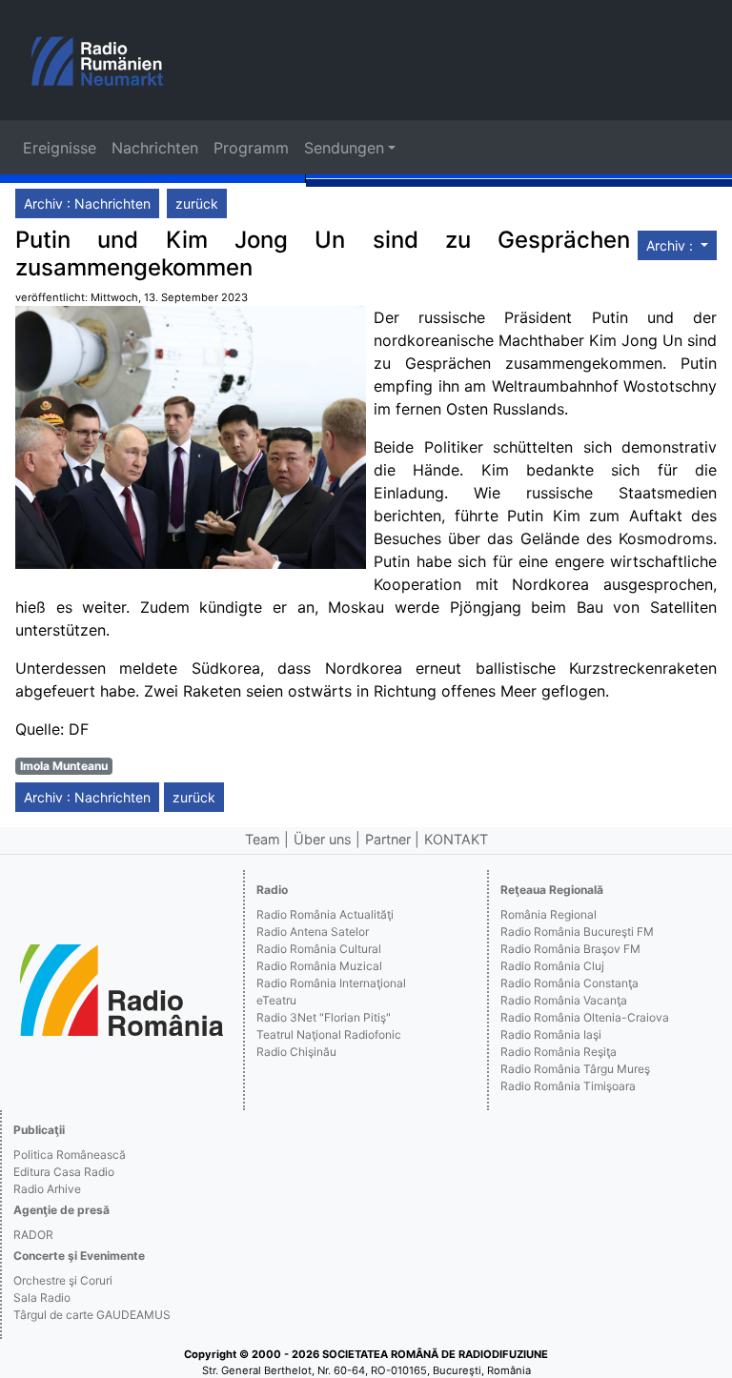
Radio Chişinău (296, 1051)
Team (262, 839)
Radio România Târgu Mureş (575, 1069)
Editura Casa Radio (63, 1172)
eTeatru (276, 1000)
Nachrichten (155, 147)
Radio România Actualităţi (325, 914)
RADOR (33, 1234)
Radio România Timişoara (568, 1086)
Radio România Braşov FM (570, 949)
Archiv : (671, 245)
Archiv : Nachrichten (87, 203)
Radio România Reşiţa (558, 1051)
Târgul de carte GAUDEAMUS (92, 1314)
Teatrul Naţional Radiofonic (328, 1034)
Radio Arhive (47, 1189)
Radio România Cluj (552, 966)
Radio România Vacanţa (563, 1000)
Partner (388, 839)
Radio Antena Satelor (312, 931)
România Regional (548, 914)
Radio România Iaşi (550, 1034)
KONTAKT (456, 839)
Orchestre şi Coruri (62, 1280)
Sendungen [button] (344, 147)
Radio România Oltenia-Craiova (584, 1017)
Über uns (323, 839)
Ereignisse (59, 147)
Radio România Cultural (318, 949)
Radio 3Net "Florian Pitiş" (323, 1017)
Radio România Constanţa (569, 983)
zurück (196, 203)
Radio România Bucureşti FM (577, 931)
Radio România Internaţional (331, 983)
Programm (251, 147)
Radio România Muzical (319, 966)
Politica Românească (69, 1154)
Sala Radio (42, 1297)
